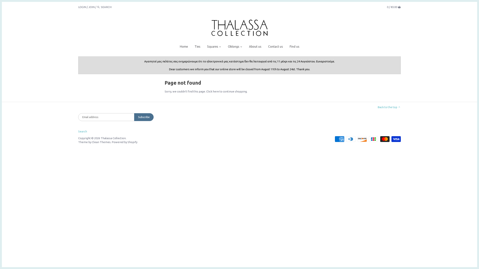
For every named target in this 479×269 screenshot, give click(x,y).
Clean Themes (101, 142)
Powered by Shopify (124, 142)
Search (82, 131)
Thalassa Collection (113, 138)
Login (82, 7)
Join (92, 7)
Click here (212, 91)
